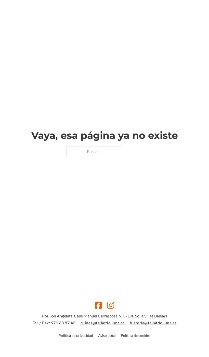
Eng (174, 27)
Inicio (67, 26)
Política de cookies (135, 335)
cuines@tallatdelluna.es (103, 322)
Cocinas (86, 26)
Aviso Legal (107, 335)
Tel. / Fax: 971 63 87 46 (54, 322)
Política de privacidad (76, 335)
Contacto (139, 26)
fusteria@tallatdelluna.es (153, 322)
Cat (165, 27)
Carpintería (112, 26)
